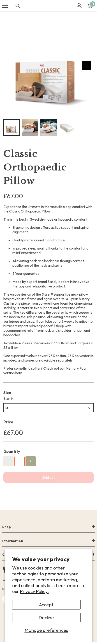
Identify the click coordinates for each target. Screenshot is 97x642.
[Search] (18, 6)
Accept (46, 604)
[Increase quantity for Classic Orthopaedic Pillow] (30, 461)
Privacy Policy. (34, 591)
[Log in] (79, 6)
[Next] (86, 65)
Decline (46, 617)
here (18, 373)
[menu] (5, 5)
